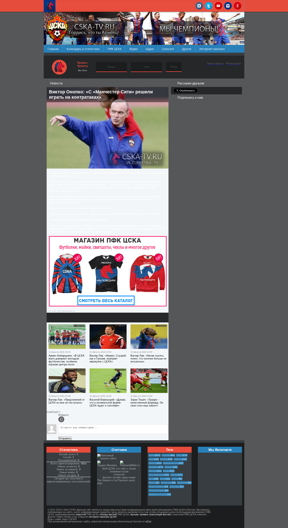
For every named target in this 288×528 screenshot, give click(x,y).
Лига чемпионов (156, 475)
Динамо (168, 467)
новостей (81, 514)
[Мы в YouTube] (218, 5)
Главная (53, 49)
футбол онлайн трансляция (119, 477)
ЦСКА (151, 455)
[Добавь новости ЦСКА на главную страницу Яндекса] (237, 5)
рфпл (151, 459)
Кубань (152, 483)
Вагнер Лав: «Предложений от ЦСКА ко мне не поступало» (67, 401)
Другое (186, 49)
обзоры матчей (108, 514)
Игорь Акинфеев (156, 487)
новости (177, 459)
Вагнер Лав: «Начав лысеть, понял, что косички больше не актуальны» (148, 358)
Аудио (150, 49)
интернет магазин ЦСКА (102, 516)
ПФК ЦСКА (114, 49)
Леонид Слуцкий (156, 490)
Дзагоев (152, 471)
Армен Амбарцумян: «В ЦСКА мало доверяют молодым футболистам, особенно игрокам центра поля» (66, 360)
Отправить (65, 438)
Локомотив (182, 483)
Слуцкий (165, 455)
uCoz (148, 521)
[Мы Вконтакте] (199, 5)
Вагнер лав (166, 483)
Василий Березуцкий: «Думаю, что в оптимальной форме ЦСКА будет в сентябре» (108, 402)
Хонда (166, 471)
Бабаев (173, 475)
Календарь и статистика (83, 49)
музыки (134, 514)
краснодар (174, 487)
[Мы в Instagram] (228, 5)
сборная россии (170, 463)
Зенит (179, 455)
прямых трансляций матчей (155, 514)
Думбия (163, 459)
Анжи (162, 479)
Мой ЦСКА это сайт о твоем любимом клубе (119, 470)
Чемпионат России (158, 494)
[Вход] (61, 419)
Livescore (168, 49)
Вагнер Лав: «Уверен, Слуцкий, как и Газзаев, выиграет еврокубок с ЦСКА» (108, 358)
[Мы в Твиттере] (209, 5)
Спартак (152, 463)
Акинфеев (153, 467)
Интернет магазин (212, 49)
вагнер (174, 479)
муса (151, 479)
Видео (134, 49)
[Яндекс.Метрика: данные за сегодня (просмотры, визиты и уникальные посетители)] (108, 464)
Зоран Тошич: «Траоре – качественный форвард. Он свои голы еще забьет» (146, 402)
